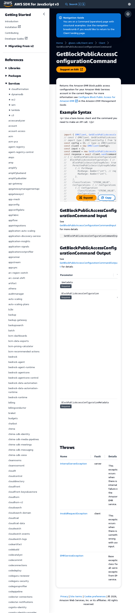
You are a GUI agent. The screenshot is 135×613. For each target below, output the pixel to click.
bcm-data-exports (18, 340)
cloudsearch (15, 507)
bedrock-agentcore (19, 372)
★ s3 (11, 115)
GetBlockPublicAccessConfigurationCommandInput (88, 225)
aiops (11, 157)
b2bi (10, 309)
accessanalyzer (16, 120)
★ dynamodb (15, 94)
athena (12, 288)
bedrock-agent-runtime (21, 367)
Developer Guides (14, 38)
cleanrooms (14, 460)
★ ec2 (11, 99)
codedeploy (14, 570)
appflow (13, 220)
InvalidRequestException (73, 513)
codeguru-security (18, 580)
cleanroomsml (16, 465)
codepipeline (15, 591)
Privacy (64, 596)
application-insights (19, 241)
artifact (12, 283)
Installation (11, 27)
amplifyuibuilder (17, 178)
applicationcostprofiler (20, 251)
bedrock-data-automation (22, 382)
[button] (129, 4)
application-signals (18, 246)
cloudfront (14, 486)
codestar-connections (20, 596)
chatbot (12, 423)
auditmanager (16, 293)
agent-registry (16, 146)
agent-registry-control (21, 151)
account (12, 125)
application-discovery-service (24, 235)
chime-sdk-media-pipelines (23, 439)
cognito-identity (17, 607)
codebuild (13, 549)
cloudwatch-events (19, 533)
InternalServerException (73, 463)
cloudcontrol (15, 475)
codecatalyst (15, 554)
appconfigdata (16, 209)
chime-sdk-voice (17, 454)
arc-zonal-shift (16, 277)
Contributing (11, 32)
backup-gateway (17, 319)
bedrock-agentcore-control (23, 377)
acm (10, 136)
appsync (12, 267)
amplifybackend (17, 172)
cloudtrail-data (16, 523)
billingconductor (17, 407)
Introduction (11, 21)
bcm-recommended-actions (24, 351)
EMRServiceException (71, 555)
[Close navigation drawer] (43, 14)
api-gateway (15, 183)
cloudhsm (13, 496)
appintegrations (17, 225)
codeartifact (15, 544)
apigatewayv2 (16, 193)
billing (11, 402)
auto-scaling (15, 298)
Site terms (76, 596)
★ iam (11, 104)
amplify (12, 167)
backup (12, 314)
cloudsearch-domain (19, 512)
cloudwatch (14, 528)
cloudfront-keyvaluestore (22, 491)
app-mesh (14, 199)
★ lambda (14, 109)
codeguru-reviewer (19, 575)
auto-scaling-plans (18, 304)
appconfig (13, 204)
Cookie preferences (95, 596)
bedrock (12, 356)
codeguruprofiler (17, 586)
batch (11, 330)
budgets (13, 418)
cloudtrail (13, 517)
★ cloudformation (18, 88)
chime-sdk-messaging (20, 449)
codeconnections (17, 565)
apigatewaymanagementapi (23, 188)
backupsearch (15, 325)
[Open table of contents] (127, 13)
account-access (16, 130)
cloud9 (12, 470)
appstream (14, 262)
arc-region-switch (18, 272)
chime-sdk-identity (19, 433)
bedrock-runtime (17, 397)
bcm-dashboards (17, 335)
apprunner (14, 256)
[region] (88, 356)
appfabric (13, 214)
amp (10, 162)
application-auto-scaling (21, 230)
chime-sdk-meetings (20, 444)
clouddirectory (16, 481)
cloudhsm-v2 (15, 502)
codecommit (15, 559)
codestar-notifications (20, 601)
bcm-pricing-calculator (20, 346)
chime (11, 428)
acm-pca (13, 141)
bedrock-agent (16, 361)
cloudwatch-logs (17, 538)
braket (12, 412)
